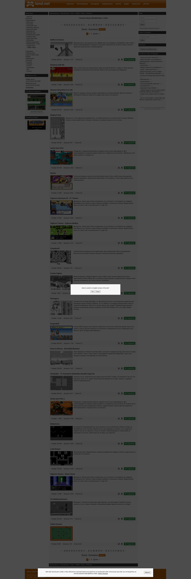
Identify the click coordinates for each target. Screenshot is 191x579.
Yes (93, 291)
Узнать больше (103, 573)
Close (97, 291)
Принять (147, 572)
